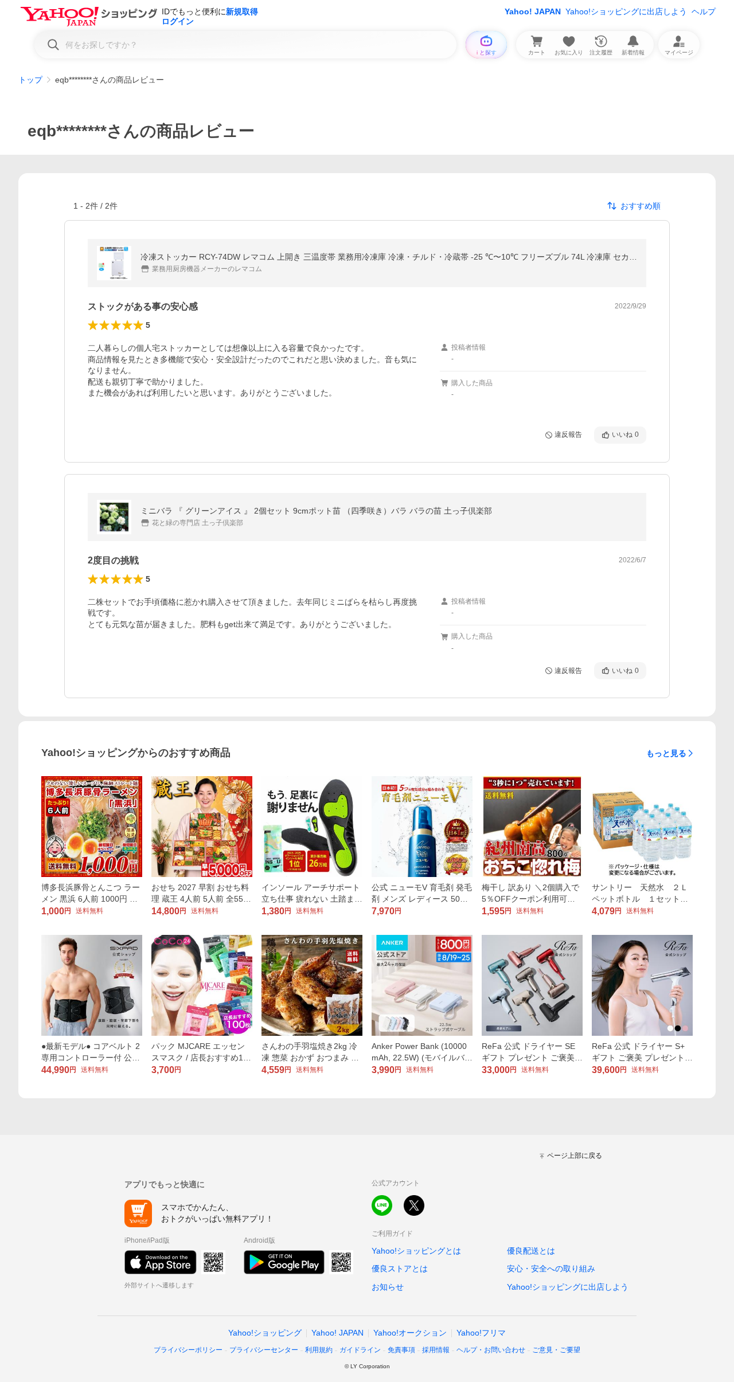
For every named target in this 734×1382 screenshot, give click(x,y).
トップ (30, 79)
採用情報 (436, 1350)
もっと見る (666, 753)
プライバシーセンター (263, 1350)
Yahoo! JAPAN (533, 11)
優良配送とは (531, 1250)
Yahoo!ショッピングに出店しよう (626, 11)
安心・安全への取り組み (551, 1268)
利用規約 (319, 1350)
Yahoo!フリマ (481, 1332)
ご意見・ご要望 (556, 1350)
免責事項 (401, 1350)
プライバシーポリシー (188, 1350)
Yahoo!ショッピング (265, 1332)
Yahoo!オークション (410, 1332)
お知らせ (388, 1286)
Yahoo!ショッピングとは (416, 1250)
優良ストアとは (400, 1268)
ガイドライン (360, 1350)
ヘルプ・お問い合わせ (490, 1350)
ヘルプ (704, 11)
